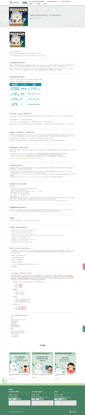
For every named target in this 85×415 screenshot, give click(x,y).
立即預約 (20, 284)
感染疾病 (11, 353)
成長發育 (38, 353)
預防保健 (24, 353)
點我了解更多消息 (22, 306)
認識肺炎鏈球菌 (25, 276)
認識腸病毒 (39, 276)
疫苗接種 (15, 353)
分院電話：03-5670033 (12, 394)
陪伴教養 (42, 353)
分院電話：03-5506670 (35, 394)
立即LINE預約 (14, 266)
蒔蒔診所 (56, 391)
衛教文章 (45, 3)
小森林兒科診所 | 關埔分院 (52, 1)
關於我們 (31, 3)
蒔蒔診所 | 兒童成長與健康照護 (38, 1)
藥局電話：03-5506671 (35, 395)
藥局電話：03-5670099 (12, 395)
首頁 (30, 1)
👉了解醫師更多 (14, 336)
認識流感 (61, 275)
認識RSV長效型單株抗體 (23, 278)
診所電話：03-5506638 (58, 394)
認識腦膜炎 (55, 276)
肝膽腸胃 (20, 353)
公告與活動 (38, 3)
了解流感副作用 (68, 275)
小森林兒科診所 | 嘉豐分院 (65, 1)
